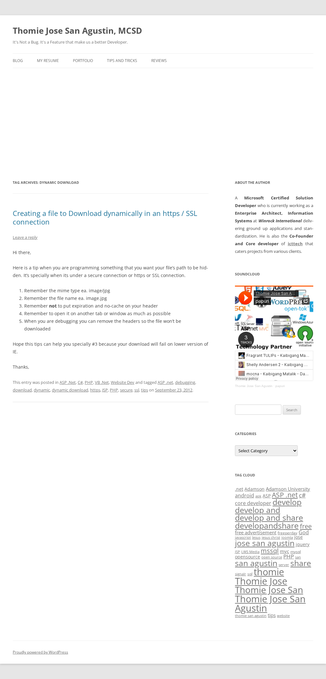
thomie (269, 572)
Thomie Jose (261, 581)
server (284, 565)
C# (80, 382)
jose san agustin (264, 543)
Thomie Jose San (269, 590)
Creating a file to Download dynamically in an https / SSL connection (105, 217)
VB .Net (102, 382)
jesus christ (271, 537)
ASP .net (165, 382)
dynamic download (70, 390)
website (283, 615)
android (244, 495)
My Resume (48, 60)
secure (126, 390)
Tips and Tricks (122, 60)
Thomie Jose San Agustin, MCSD (77, 30)
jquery (302, 544)
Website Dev (122, 382)
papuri (280, 386)
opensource (247, 557)
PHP (89, 382)
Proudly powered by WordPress (40, 652)
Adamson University (288, 489)
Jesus (256, 537)
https (95, 390)
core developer (253, 503)
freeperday (287, 533)
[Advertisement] (163, 115)
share (300, 563)
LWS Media (250, 552)
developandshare (267, 525)
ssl (136, 390)
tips (144, 390)
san (298, 557)
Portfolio (83, 60)
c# (302, 495)
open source (271, 557)
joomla (287, 537)
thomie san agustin (250, 615)
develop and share (269, 517)
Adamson (254, 489)
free (306, 526)
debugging (185, 382)
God (304, 532)
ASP (267, 496)
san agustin (256, 563)
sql (249, 574)
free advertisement (255, 532)
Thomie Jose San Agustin (254, 386)
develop (287, 502)
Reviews (159, 60)
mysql (295, 551)
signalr (240, 574)
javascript (243, 537)
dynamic (42, 390)
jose (298, 537)
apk (258, 496)
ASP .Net (68, 382)
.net (239, 489)
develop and (257, 510)
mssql (270, 550)
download (22, 390)
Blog (18, 60)
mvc (284, 551)
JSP (105, 390)
